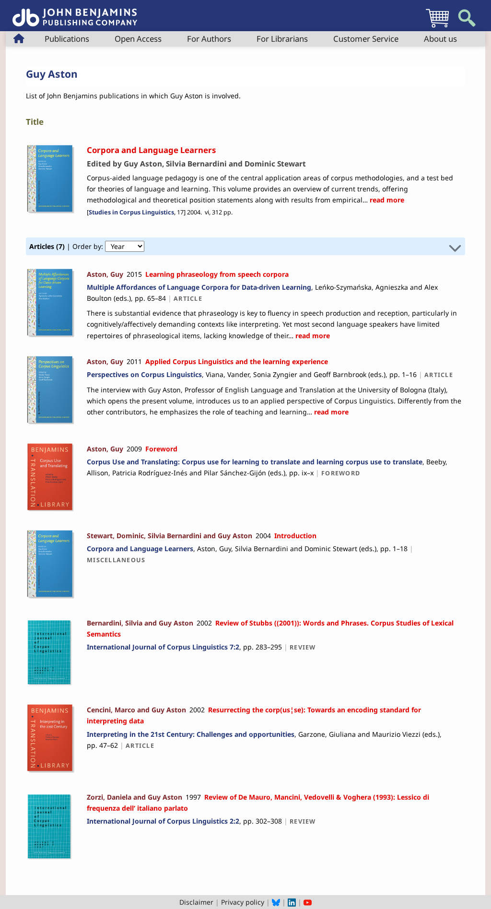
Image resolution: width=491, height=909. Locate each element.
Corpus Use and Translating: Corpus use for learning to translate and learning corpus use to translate (254, 461)
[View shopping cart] (437, 27)
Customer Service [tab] (365, 38)
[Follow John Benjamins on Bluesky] (276, 902)
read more (386, 199)
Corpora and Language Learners (140, 548)
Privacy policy (242, 902)
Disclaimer (196, 902)
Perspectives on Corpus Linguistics (144, 374)
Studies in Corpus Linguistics (131, 212)
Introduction (295, 535)
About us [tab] (440, 38)
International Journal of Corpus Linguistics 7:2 (163, 646)
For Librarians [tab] (282, 38)
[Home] (74, 12)
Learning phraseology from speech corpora (217, 274)
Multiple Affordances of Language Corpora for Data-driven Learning (199, 287)
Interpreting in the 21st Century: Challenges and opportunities (190, 734)
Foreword (161, 448)
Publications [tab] (67, 38)
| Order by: (67, 246)
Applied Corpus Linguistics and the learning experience (236, 361)
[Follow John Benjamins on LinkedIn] (292, 902)
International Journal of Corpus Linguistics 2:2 (163, 821)
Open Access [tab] (138, 38)
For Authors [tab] (209, 38)
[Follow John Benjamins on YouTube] (308, 902)
